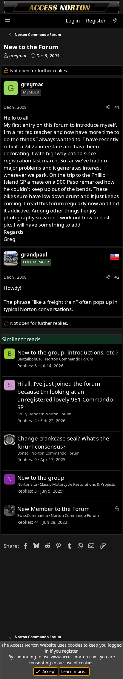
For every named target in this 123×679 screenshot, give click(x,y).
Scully (22, 414)
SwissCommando (32, 515)
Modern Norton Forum (50, 414)
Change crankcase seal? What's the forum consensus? (63, 442)
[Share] (108, 107)
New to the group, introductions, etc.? (67, 352)
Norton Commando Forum (69, 359)
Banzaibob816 (29, 359)
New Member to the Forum (53, 508)
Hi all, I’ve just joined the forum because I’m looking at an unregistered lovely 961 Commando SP (65, 395)
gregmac (18, 55)
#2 (116, 277)
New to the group (40, 477)
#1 (116, 107)
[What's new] (115, 21)
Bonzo (23, 453)
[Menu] (7, 20)
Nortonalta (27, 484)
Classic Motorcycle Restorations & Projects (77, 484)
